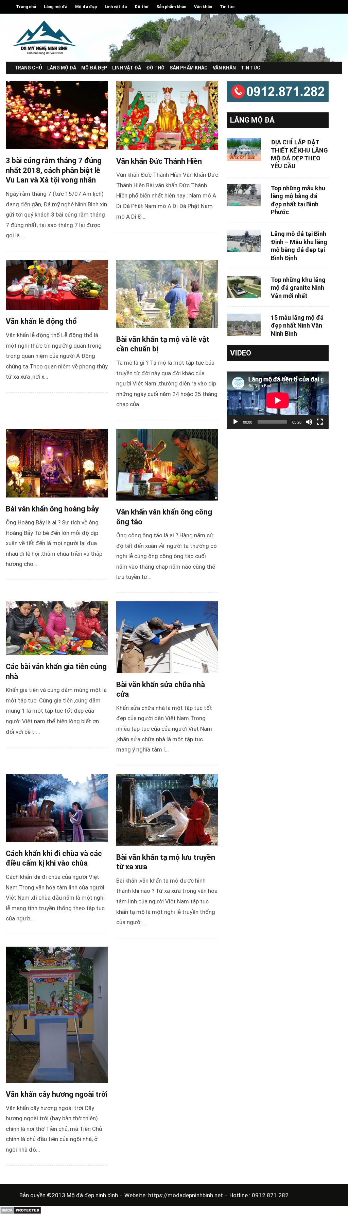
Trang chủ (26, 6)
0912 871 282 (270, 1195)
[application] (278, 400)
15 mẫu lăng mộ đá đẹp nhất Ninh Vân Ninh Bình (297, 325)
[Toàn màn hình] (319, 421)
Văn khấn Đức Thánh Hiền (159, 161)
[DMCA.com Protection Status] (20, 1212)
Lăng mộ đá (55, 6)
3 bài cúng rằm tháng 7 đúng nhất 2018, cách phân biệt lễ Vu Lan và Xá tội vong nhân (54, 170)
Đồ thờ (142, 6)
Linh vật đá (116, 6)
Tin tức (227, 6)
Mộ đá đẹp (86, 6)
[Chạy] (235, 421)
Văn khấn (203, 6)
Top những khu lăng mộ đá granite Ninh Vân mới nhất (298, 287)
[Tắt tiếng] (309, 421)
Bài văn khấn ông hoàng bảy (52, 509)
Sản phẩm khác (171, 6)
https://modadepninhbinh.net (186, 1195)
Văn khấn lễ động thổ (41, 321)
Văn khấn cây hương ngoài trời (56, 1094)
